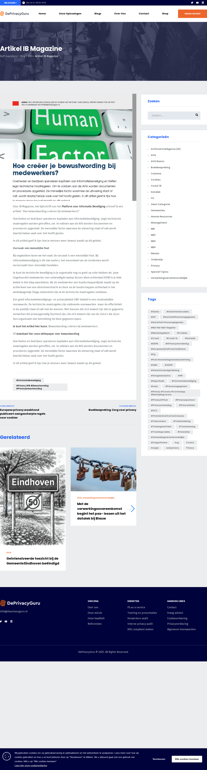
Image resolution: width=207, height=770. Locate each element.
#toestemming (187, 426)
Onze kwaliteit (96, 618)
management (159, 222)
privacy (190, 447)
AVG (8, 552)
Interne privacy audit (140, 623)
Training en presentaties (142, 612)
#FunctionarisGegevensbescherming (170, 359)
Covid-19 (156, 185)
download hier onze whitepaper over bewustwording (47, 333)
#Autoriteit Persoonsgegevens (167, 322)
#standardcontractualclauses (167, 415)
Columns (156, 173)
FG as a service (136, 607)
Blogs (97, 13)
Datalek (155, 192)
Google (155, 447)
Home (42, 13)
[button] (192, 14)
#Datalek (190, 338)
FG (152, 198)
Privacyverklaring (177, 623)
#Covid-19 (171, 338)
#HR (180, 375)
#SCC (154, 410)
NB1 (153, 228)
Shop (165, 13)
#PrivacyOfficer (159, 399)
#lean (154, 386)
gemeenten (158, 210)
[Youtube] (197, 2)
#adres (155, 311)
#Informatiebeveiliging (28, 380)
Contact (144, 13)
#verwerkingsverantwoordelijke (167, 437)
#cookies (182, 333)
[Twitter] (192, 2)
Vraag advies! (175, 612)
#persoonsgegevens (176, 386)
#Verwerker (183, 431)
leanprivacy (172, 447)
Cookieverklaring (177, 618)
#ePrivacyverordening (177, 343)
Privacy (155, 265)
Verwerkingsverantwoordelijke (98, 497)
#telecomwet (158, 421)
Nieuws (155, 253)
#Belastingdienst (160, 333)
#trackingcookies (160, 431)
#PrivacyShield (187, 405)
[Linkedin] (203, 2)
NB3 (153, 235)
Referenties (95, 623)
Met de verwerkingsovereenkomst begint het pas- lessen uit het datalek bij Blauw (101, 511)
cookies (156, 179)
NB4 (153, 241)
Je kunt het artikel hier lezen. (30, 326)
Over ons (120, 13)
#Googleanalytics (160, 375)
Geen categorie (160, 204)
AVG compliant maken (140, 629)
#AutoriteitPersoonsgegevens (179, 317)
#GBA (154, 365)
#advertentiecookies (177, 311)
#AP (153, 317)
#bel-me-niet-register (163, 327)
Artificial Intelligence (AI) (166, 149)
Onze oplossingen (70, 13)
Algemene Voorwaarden (181, 629)
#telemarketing (182, 421)
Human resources (161, 216)
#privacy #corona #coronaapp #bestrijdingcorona (168, 393)
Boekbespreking (160, 167)
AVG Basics (157, 161)
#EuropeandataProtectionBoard (168, 349)
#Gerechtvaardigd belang (165, 370)
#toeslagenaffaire (161, 426)
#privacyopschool (185, 399)
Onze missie (95, 612)
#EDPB (154, 343)
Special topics (159, 271)
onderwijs (157, 259)
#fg (153, 354)
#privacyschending (161, 405)
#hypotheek (157, 381)
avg (177, 442)
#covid (155, 338)
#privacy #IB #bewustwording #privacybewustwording (32, 387)
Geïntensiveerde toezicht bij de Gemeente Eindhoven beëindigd (32, 561)
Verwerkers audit (137, 618)
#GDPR (169, 365)
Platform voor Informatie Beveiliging (83, 206)
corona (190, 442)
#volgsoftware (159, 442)
